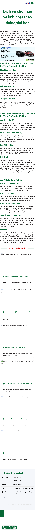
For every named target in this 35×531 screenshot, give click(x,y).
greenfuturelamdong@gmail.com (23, 488)
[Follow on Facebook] (4, 498)
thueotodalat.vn (17, 484)
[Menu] (32, 3)
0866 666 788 (17, 477)
